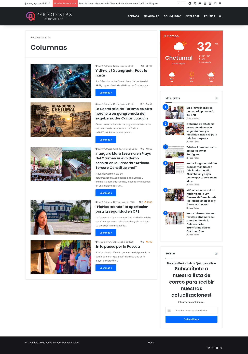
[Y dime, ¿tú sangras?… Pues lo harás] (61, 81)
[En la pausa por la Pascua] (61, 257)
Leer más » (106, 92)
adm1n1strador (105, 66)
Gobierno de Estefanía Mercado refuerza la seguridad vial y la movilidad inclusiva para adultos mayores (202, 131)
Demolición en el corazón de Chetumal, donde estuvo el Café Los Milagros (118, 3)
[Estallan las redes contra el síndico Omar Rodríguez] (175, 152)
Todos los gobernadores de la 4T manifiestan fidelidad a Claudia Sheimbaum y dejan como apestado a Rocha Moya (202, 172)
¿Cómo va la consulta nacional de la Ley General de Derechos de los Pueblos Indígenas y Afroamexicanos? (201, 197)
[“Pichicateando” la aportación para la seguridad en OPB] (61, 217)
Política (209, 16)
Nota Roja (192, 16)
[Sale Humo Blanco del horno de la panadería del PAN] (175, 112)
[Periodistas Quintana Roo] (48, 16)
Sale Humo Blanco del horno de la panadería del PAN (200, 111)
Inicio (36, 37)
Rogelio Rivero (105, 242)
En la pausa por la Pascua (117, 246)
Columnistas (172, 16)
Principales (151, 16)
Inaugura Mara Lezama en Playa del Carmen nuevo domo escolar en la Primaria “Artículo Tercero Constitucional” (123, 160)
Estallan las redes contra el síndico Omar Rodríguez (202, 151)
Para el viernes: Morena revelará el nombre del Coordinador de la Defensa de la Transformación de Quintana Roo (201, 222)
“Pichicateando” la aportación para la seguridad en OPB (121, 209)
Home (151, 342)
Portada (133, 16)
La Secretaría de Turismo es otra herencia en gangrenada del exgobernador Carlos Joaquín (123, 113)
